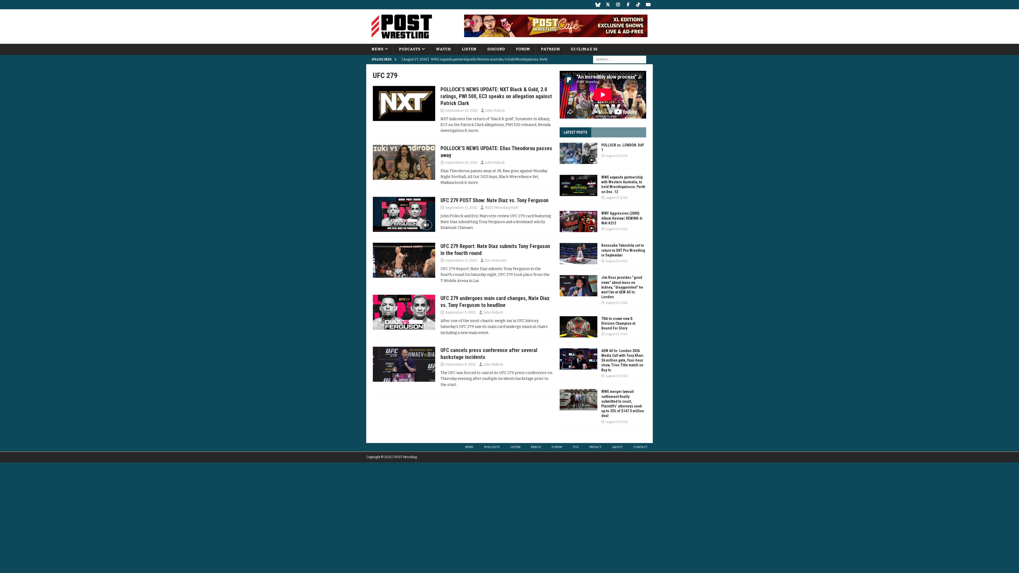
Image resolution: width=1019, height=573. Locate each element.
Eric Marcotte (496, 260)
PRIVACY (595, 447)
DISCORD (496, 49)
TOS (576, 447)
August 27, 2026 (616, 156)
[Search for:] (619, 59)
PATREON (550, 49)
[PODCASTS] (404, 214)
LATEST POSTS (575, 132)
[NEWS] (404, 103)
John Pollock (495, 110)
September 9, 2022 (460, 312)
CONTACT (640, 447)
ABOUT (617, 447)
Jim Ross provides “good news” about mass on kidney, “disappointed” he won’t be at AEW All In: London (622, 287)
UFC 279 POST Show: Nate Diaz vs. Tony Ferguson (495, 200)
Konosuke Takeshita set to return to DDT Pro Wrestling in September (623, 250)
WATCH (443, 49)
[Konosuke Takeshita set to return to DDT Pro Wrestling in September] (578, 253)
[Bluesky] (597, 4)
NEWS (377, 49)
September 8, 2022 (460, 364)
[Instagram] (618, 4)
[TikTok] (638, 4)
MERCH (536, 447)
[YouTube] (648, 4)
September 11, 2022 (461, 208)
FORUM (523, 49)
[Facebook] (628, 4)
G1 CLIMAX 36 (584, 49)
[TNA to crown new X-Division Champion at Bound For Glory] (578, 326)
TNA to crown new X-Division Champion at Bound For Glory (618, 323)
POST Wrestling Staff (501, 208)
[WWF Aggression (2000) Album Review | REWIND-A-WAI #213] (578, 221)
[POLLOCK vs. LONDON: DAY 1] (578, 153)
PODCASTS (409, 49)
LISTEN (469, 49)
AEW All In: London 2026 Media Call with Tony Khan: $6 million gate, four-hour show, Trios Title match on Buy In (622, 360)
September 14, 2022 (461, 110)
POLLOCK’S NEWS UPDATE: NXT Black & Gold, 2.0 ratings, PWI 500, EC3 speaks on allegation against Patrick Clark (496, 96)
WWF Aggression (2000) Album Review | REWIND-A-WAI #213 (622, 218)
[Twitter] (607, 4)
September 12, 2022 (461, 162)
